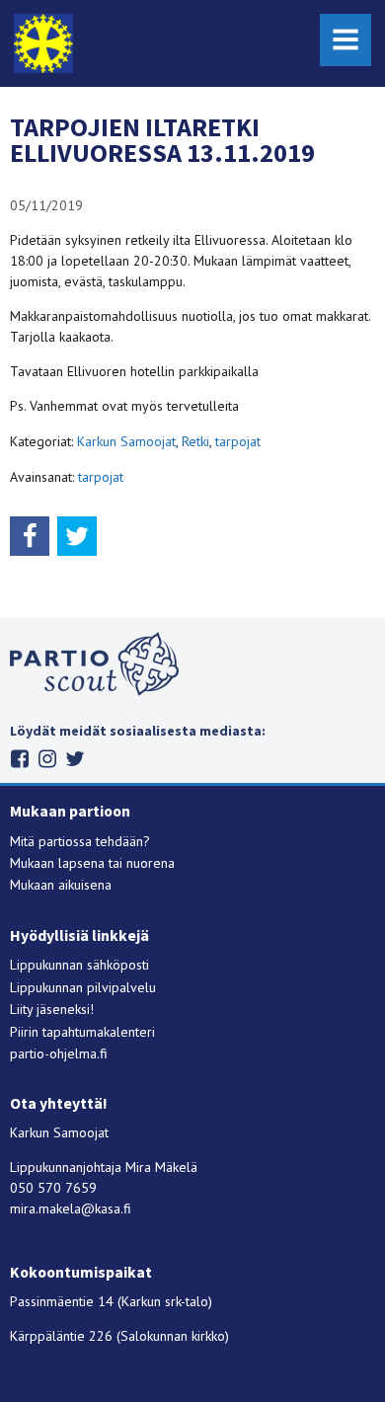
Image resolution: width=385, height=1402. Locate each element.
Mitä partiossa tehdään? (80, 841)
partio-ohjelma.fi (59, 1053)
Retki (195, 441)
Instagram (48, 758)
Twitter (75, 758)
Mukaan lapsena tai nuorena (92, 863)
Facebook (20, 758)
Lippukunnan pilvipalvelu (83, 987)
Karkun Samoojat (126, 441)
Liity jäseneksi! (52, 1009)
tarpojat (238, 441)
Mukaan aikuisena (61, 885)
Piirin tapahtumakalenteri (82, 1032)
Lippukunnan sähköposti (79, 965)
